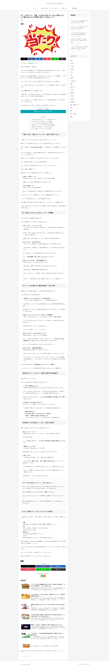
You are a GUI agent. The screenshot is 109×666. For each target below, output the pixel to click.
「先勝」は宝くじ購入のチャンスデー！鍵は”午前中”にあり (44, 119)
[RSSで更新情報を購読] (44, 576)
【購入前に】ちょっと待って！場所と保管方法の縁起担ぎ (43, 125)
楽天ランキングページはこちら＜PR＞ (43, 111)
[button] (62, 59)
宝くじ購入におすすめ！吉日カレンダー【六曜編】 (42, 121)
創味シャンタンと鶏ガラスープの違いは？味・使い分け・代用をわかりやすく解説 (79, 41)
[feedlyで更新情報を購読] (42, 576)
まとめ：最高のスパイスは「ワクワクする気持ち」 (42, 128)
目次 (42, 117)
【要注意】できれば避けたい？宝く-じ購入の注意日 (42, 126)
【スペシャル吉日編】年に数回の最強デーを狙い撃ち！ (43, 123)
